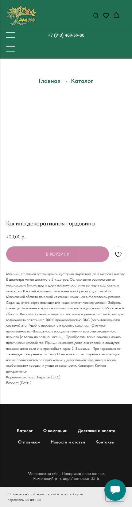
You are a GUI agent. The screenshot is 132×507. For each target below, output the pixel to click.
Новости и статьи (68, 441)
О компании (55, 430)
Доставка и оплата (96, 430)
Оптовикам (29, 441)
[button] (96, 15)
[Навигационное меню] (10, 35)
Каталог (82, 80)
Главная (49, 80)
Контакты (104, 441)
